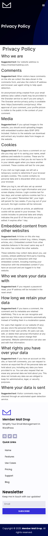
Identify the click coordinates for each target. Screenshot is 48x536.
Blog (7, 482)
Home (8, 450)
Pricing (8, 469)
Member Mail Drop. (32, 528)
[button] (43, 5)
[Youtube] (15, 436)
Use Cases (10, 463)
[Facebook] (4, 436)
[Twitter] (10, 436)
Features (9, 456)
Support (9, 475)
